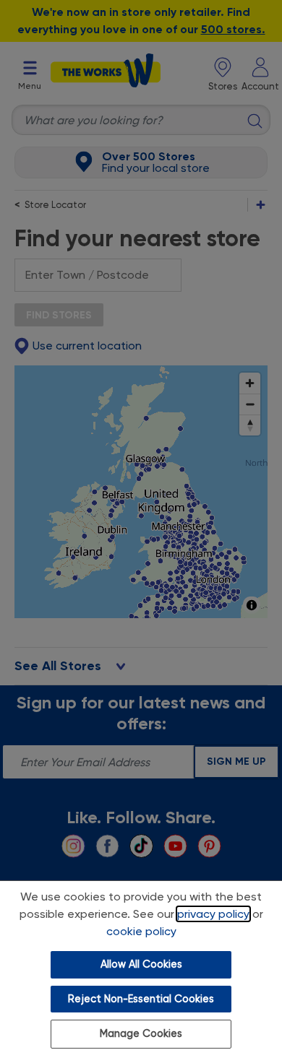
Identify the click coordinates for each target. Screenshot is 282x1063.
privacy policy (213, 914)
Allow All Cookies (141, 964)
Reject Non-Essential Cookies (141, 999)
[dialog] (141, 971)
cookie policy (141, 931)
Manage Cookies (141, 1034)
